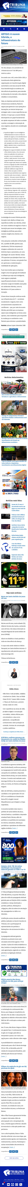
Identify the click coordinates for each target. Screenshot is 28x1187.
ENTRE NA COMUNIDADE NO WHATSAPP (14, 336)
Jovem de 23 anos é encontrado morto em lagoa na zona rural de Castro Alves (18, 507)
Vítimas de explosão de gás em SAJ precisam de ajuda (14, 1067)
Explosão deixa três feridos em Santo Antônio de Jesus (18, 557)
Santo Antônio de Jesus (16, 600)
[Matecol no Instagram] (14, 342)
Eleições (12, 871)
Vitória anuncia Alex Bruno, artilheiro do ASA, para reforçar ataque (12, 981)
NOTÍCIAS (14, 46)
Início (5, 1179)
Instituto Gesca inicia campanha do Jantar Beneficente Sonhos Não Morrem (19, 528)
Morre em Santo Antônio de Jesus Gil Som (13, 597)
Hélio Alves (17, 1179)
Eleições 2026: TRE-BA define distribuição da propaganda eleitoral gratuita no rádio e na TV (13, 868)
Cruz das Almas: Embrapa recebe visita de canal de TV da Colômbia (18, 547)
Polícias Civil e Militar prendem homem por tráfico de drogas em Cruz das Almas (18, 518)
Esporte (12, 985)
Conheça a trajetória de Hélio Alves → (14, 731)
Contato (22, 1179)
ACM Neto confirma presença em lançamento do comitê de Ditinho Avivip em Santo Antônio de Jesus (13, 739)
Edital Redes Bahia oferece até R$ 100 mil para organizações (18, 537)
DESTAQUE (13, 1070)
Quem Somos (11, 1179)
